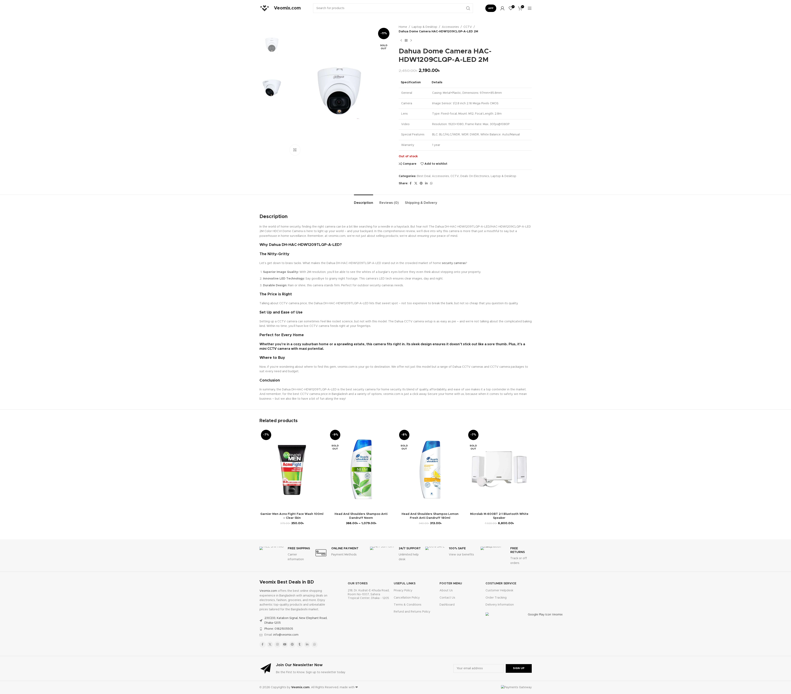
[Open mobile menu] (530, 8)
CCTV (467, 27)
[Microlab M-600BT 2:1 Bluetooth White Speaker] (499, 469)
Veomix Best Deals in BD (286, 582)
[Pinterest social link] (421, 183)
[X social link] (415, 183)
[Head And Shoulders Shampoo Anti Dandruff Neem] (361, 469)
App (490, 8)
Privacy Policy (403, 590)
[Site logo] (264, 8)
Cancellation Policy (407, 597)
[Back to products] (406, 40)
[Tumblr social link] (300, 644)
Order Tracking (496, 597)
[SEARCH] (468, 8)
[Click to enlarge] (295, 150)
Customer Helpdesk (499, 590)
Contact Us (447, 597)
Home (403, 27)
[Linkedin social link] (426, 183)
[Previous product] (401, 40)
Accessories (450, 27)
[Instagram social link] (277, 644)
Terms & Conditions (407, 604)
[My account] (502, 8)
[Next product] (411, 40)
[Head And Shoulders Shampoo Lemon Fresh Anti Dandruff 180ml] (430, 469)
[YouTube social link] (285, 644)
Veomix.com (268, 590)
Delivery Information (500, 604)
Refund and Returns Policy (412, 611)
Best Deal (423, 176)
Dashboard (447, 604)
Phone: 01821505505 (278, 628)
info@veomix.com (285, 634)
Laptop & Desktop (424, 27)
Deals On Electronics (474, 176)
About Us (446, 590)
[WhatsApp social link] (431, 183)
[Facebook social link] (410, 183)
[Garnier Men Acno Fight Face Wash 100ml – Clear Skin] (291, 469)
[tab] (363, 201)
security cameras (454, 263)
